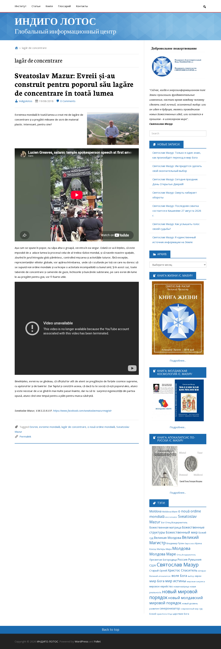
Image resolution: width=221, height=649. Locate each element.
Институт (20, 6)
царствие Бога (181, 613)
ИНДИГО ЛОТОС (55, 21)
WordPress (81, 641)
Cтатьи (36, 6)
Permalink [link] (25, 436)
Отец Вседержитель (186, 554)
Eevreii (34, 427)
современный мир (190, 608)
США (152, 565)
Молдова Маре (162, 553)
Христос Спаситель (182, 570)
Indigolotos (25, 101)
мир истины (175, 581)
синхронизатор (170, 608)
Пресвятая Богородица (163, 559)
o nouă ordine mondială (101, 427)
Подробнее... (178, 360)
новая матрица (181, 586)
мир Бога (157, 581)
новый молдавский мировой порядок (176, 600)
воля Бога (179, 575)
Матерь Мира (164, 549)
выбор (191, 576)
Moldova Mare (169, 511)
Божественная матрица (165, 527)
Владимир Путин (175, 543)
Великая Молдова (167, 538)
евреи (198, 576)
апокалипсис (164, 576)
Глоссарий (64, 6)
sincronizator (171, 517)
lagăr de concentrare (73, 427)
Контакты (82, 6)
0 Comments (67, 101)
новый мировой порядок (173, 594)
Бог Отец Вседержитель (174, 522)
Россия (182, 559)
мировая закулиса (196, 581)
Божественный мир (182, 532)
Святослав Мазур (178, 564)
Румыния (194, 559)
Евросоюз (189, 543)
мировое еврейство (161, 586)
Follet (97, 641)
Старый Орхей (158, 570)
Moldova (155, 511)
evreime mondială (49, 427)
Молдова (181, 548)
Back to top (110, 629)
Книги (49, 6)
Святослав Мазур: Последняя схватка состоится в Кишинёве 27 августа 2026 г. (176, 210)
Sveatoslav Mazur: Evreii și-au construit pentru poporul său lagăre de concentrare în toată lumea (74, 84)
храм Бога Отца (164, 614)
